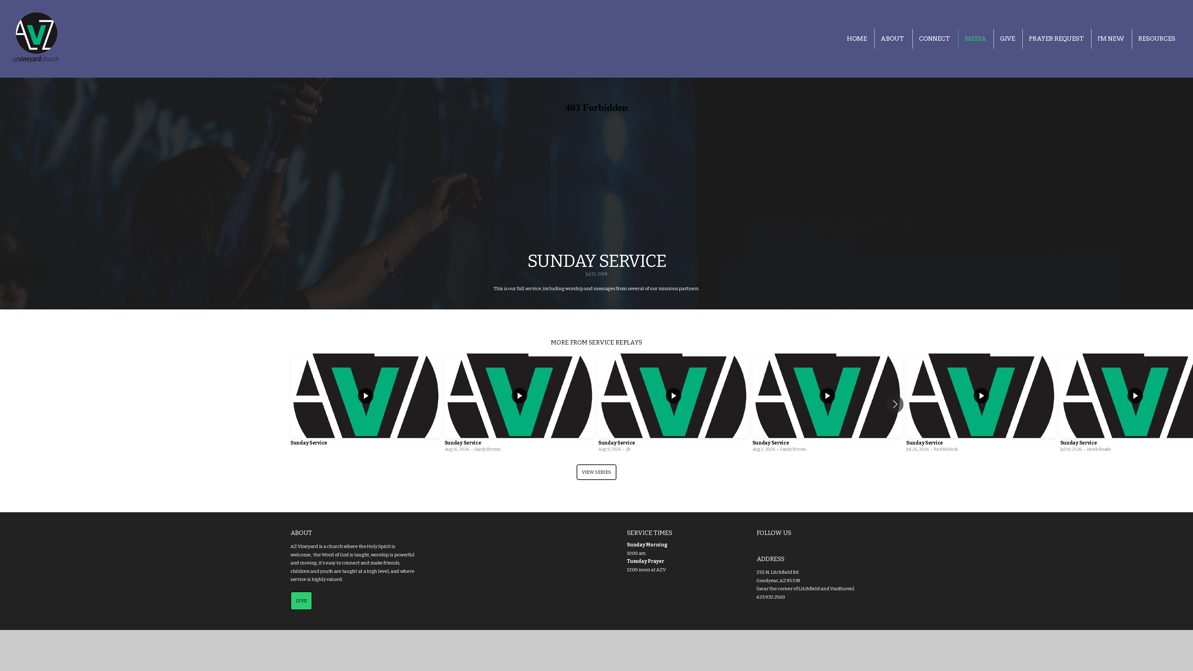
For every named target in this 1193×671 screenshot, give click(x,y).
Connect (935, 38)
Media (975, 38)
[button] (895, 404)
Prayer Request (1056, 38)
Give (1007, 38)
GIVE (301, 601)
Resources (1156, 38)
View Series (596, 472)
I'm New (1111, 38)
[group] (365, 404)
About (893, 38)
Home (857, 38)
